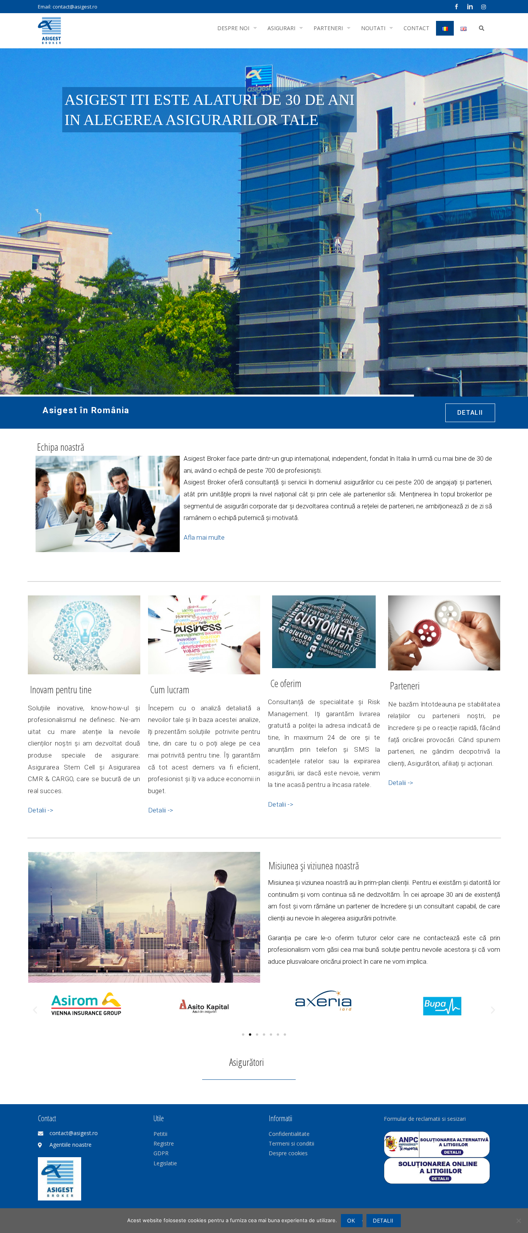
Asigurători (246, 1062)
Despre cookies (288, 1153)
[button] (35, 1009)
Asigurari (281, 28)
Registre (163, 1143)
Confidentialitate (289, 1133)
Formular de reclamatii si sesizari (425, 1118)
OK (351, 1220)
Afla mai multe (204, 537)
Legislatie (165, 1163)
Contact (416, 28)
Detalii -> (40, 810)
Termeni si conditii (291, 1143)
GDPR (161, 1153)
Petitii (160, 1133)
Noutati (373, 28)
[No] (518, 1220)
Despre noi (233, 28)
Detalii (383, 1220)
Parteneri (328, 28)
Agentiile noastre (70, 1144)
